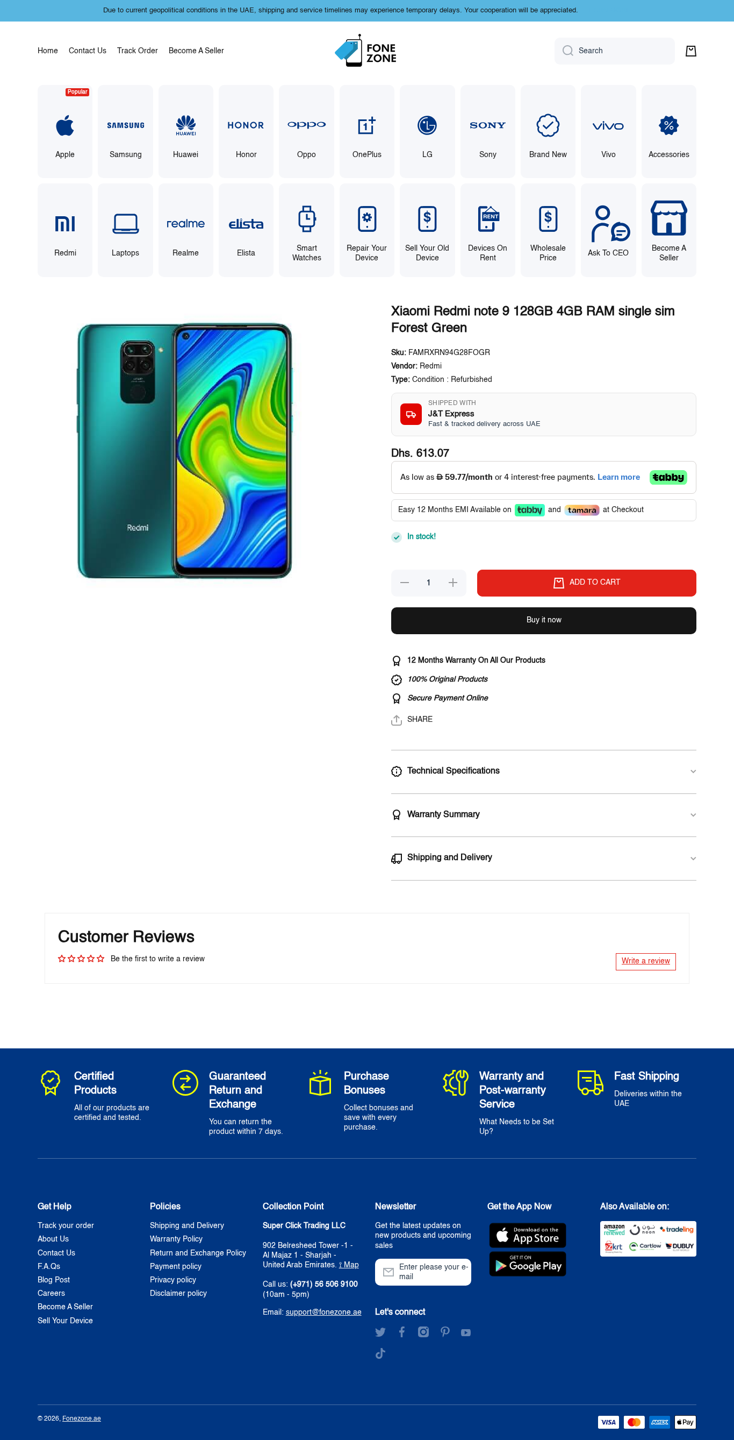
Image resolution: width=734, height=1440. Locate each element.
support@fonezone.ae (324, 1312)
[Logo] (367, 51)
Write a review (646, 961)
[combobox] (615, 51)
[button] (691, 51)
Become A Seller (65, 1307)
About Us (53, 1239)
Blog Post (54, 1280)
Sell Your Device (65, 1321)
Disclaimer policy (178, 1293)
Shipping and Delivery (187, 1226)
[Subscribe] (457, 1272)
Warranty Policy (176, 1239)
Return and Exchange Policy (198, 1253)
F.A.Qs (49, 1267)
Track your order (66, 1226)
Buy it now (544, 620)
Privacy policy (173, 1280)
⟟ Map (349, 1265)
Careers (51, 1293)
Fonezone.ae (81, 1419)
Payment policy (176, 1267)
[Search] (564, 51)
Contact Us (56, 1253)
